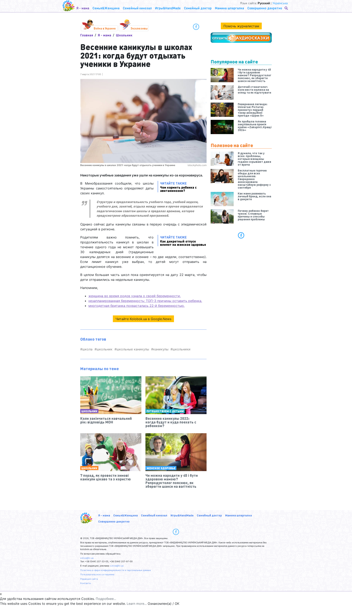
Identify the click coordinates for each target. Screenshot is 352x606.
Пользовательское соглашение (97, 574)
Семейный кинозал (154, 515)
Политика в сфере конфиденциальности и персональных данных (115, 570)
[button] (286, 8)
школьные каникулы (133, 349)
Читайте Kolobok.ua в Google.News (143, 319)
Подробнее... (106, 599)
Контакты (85, 583)
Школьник (124, 35)
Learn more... (137, 604)
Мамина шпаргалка (238, 515)
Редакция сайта (89, 579)
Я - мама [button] (82, 8)
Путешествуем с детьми (165, 411)
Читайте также (178, 186)
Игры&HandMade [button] (168, 8)
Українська (280, 3)
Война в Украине (105, 28)
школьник (104, 349)
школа (87, 349)
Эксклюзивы (139, 28)
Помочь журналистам (241, 26)
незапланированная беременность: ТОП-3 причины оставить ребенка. (145, 301)
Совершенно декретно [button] (264, 8)
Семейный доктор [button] (198, 8)
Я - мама (104, 35)
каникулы (160, 349)
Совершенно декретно (114, 521)
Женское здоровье (160, 468)
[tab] (241, 235)
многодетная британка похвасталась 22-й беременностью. (136, 306)
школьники (181, 349)
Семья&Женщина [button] (106, 8)
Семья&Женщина (125, 515)
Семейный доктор (209, 515)
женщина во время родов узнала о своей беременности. (134, 296)
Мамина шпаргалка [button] (229, 8)
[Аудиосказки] (241, 38)
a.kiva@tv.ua (87, 558)
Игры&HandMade (182, 515)
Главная (86, 35)
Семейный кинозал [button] (137, 8)
